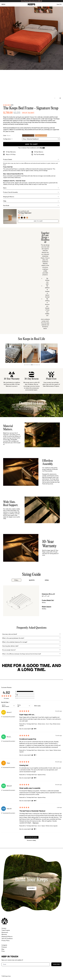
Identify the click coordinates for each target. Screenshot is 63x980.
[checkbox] (39, 706)
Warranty (4, 934)
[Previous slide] (54, 98)
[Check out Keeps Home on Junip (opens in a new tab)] (34, 840)
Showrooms (5, 932)
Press (3, 951)
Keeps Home (8, 976)
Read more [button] (35, 822)
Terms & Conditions (7, 938)
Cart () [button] (59, 4)
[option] (28, 135)
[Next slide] (59, 98)
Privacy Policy (6, 940)
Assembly (31, 888)
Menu (3, 4)
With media (37, 705)
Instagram (4, 945)
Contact (4, 928)
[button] (8, 105)
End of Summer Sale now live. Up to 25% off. (31, 1)
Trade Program (6, 930)
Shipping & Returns (7, 936)
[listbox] (41, 139)
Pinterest (4, 947)
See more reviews (31, 837)
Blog (3, 949)
